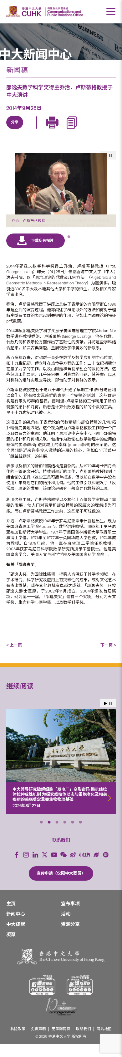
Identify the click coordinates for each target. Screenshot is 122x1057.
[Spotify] (106, 868)
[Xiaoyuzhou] (96, 868)
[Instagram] (26, 868)
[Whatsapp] (72, 129)
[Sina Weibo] (58, 129)
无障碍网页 (61, 1042)
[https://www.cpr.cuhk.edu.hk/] (64, 11)
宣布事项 (70, 917)
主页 (11, 917)
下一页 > (108, 658)
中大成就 (15, 937)
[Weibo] (73, 868)
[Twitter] (29, 129)
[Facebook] (16, 868)
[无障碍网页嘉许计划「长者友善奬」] (80, 998)
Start (105, 716)
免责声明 (38, 1042)
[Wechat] (63, 868)
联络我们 (83, 1042)
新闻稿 (17, 70)
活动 (65, 927)
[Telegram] (43, 129)
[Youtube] (54, 868)
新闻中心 (15, 927)
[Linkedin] (15, 129)
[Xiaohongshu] (84, 867)
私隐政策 (17, 1042)
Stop (110, 716)
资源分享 (70, 937)
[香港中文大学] (24, 11)
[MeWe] (87, 129)
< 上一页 (14, 658)
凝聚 (11, 948)
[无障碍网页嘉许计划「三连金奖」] (42, 998)
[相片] (61, 183)
